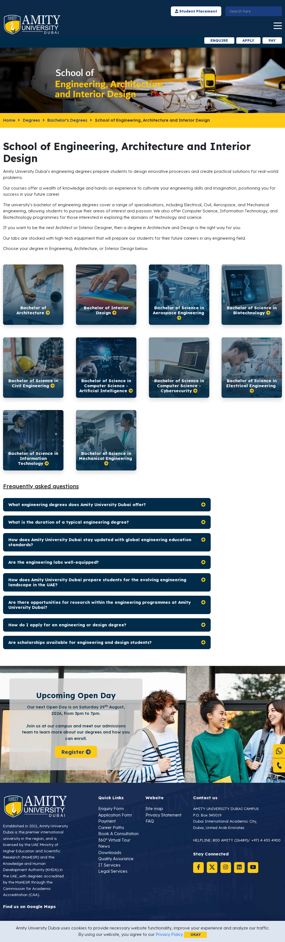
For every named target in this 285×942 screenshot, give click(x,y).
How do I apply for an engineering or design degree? (67, 624)
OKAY (195, 934)
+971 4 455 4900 (266, 840)
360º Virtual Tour (114, 840)
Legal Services (112, 871)
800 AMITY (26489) (230, 840)
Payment (107, 821)
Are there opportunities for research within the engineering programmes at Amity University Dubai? (99, 605)
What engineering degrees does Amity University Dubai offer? (77, 504)
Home (9, 120)
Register (73, 752)
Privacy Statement (163, 815)
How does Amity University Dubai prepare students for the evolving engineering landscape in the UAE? (97, 582)
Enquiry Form (111, 808)
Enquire (219, 40)
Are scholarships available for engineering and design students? (80, 642)
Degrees (31, 120)
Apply (248, 40)
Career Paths (111, 827)
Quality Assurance (116, 858)
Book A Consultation (118, 833)
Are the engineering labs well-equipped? (53, 562)
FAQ (150, 821)
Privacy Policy (169, 934)
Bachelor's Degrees (67, 120)
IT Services (109, 865)
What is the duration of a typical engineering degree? (68, 522)
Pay (272, 40)
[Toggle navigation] (278, 26)
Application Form (115, 815)
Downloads (109, 852)
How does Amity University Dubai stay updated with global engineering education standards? (99, 542)
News (104, 846)
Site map (154, 808)
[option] (83, 40)
